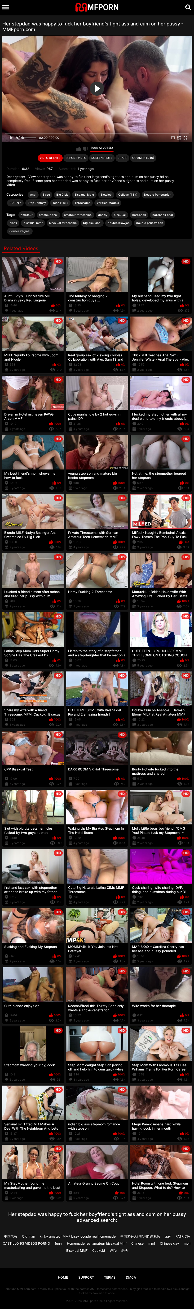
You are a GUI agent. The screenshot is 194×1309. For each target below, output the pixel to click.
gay (168, 1236)
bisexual (120, 215)
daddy (103, 215)
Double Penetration (157, 194)
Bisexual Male (84, 194)
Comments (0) (143, 158)
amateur (27, 215)
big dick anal (92, 223)
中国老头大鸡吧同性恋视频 (140, 1236)
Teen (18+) (60, 203)
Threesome (83, 203)
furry (58, 1243)
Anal (33, 194)
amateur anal (48, 215)
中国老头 (10, 1236)
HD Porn (15, 203)
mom (187, 1243)
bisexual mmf (33, 223)
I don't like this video (85, 149)
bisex (13, 223)
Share (122, 158)
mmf (151, 1243)
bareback (139, 215)
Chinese (137, 1243)
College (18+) (128, 194)
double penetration (149, 223)
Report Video (76, 158)
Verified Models (108, 203)
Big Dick (62, 194)
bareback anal (162, 215)
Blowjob (106, 194)
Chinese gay (169, 1243)
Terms (109, 1277)
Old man (28, 1236)
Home (63, 1277)
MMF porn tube (93, 1301)
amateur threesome (78, 215)
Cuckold (98, 1250)
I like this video (78, 149)
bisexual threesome (63, 223)
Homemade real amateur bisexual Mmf (97, 1243)
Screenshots (102, 158)
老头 (124, 1250)
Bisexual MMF (77, 1250)
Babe (46, 194)
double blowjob (119, 223)
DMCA (131, 1277)
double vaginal (19, 231)
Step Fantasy (37, 203)
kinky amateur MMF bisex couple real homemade (78, 1236)
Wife (113, 1250)
